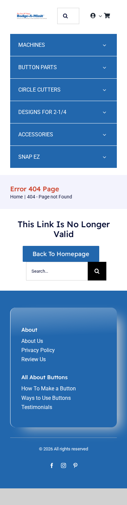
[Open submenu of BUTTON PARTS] (104, 67)
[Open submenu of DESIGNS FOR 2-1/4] (104, 112)
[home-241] (32, 15)
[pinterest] (75, 465)
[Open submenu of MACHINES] (104, 45)
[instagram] (63, 465)
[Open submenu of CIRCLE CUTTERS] (104, 90)
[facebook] (51, 465)
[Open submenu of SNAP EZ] (104, 157)
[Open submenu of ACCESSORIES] (104, 134)
